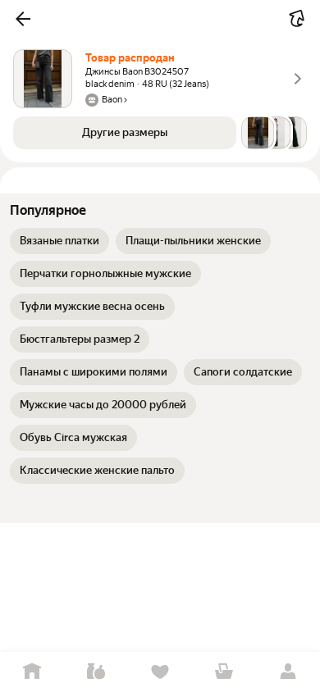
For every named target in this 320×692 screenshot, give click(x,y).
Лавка (96, 672)
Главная (32, 672)
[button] (23, 19)
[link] (59, 241)
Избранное (160, 672)
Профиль (288, 672)
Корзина (224, 672)
